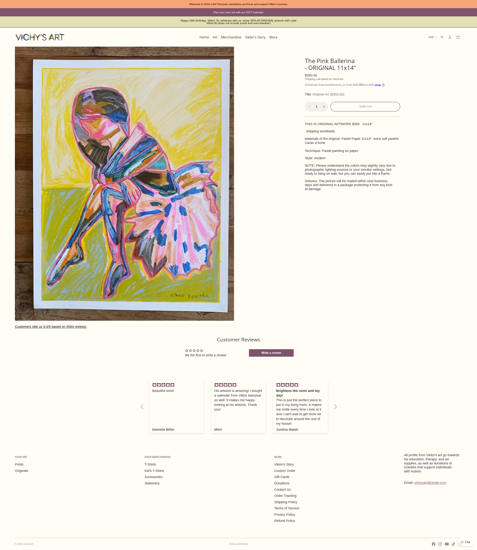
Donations (281, 483)
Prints (19, 464)
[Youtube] (447, 544)
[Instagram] (440, 544)
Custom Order (284, 471)
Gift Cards (281, 477)
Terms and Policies (238, 544)
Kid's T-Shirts (154, 471)
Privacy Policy (284, 514)
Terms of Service (286, 508)
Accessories (154, 477)
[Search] (442, 37)
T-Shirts (150, 464)
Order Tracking (285, 496)
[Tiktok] (453, 544)
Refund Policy (284, 521)
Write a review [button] (271, 352)
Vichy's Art (28, 544)
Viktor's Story (284, 464)
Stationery (152, 483)
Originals (21, 471)
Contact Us (282, 489)
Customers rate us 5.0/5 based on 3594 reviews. (51, 327)
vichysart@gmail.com (430, 483)
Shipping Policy (285, 502)
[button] (142, 406)
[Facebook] (433, 544)
